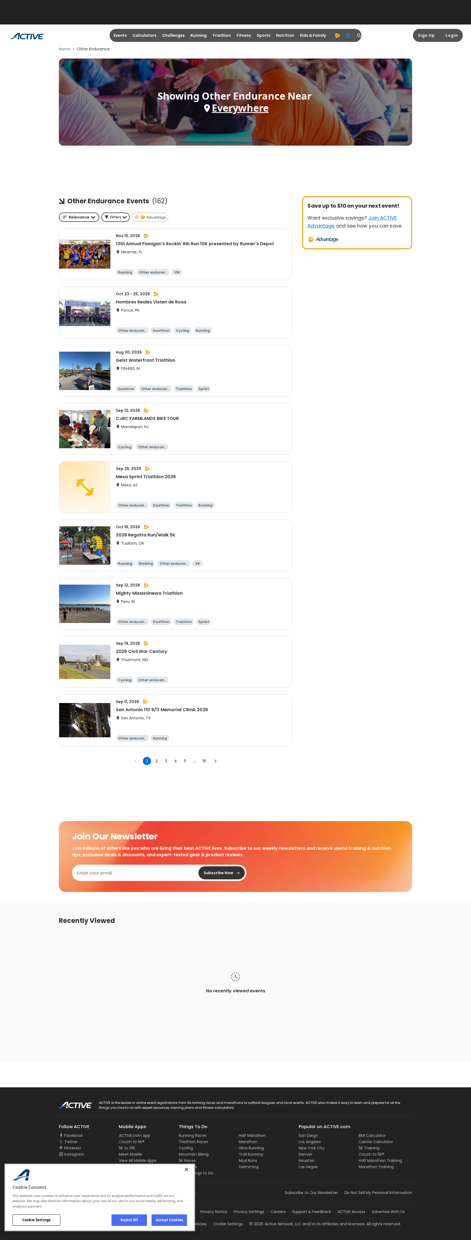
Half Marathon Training (380, 1160)
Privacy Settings (249, 1211)
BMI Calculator (372, 1135)
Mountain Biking (194, 1154)
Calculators (144, 35)
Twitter (71, 1141)
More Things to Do (196, 1173)
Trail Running (251, 1154)
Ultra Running (251, 1148)
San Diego (308, 1135)
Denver (305, 1154)
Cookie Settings (36, 1219)
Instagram (74, 1154)
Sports (263, 35)
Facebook (73, 1135)
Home (64, 49)
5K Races (187, 1160)
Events (120, 35)
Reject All (129, 1219)
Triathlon (221, 35)
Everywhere (240, 108)
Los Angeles (310, 1141)
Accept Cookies (169, 1219)
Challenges (173, 35)
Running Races (193, 1135)
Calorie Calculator (376, 1141)
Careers (278, 1211)
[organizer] (348, 35)
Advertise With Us (388, 1211)
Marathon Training (376, 1167)
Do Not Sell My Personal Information (378, 1192)
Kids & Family (313, 35)
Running (199, 35)
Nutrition (285, 35)
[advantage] (337, 35)
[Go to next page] (215, 761)
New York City (312, 1148)
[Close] (186, 1169)
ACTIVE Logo (70, 1103)
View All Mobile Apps (137, 1160)
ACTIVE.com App (134, 1135)
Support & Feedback (311, 1211)
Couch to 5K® (131, 1141)
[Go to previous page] (136, 761)
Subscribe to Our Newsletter (311, 1192)
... (195, 761)
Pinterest (72, 1148)
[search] (359, 35)
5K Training (369, 1148)
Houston (307, 1160)
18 (204, 761)
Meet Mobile (130, 1154)
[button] (115, 217)
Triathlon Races (193, 1141)
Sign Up (426, 35)
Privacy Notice (213, 1211)
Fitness (244, 35)
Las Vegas (308, 1167)
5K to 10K (127, 1148)
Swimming (249, 1167)
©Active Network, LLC (275, 1224)
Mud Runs (248, 1160)
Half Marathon (252, 1135)
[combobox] (79, 217)
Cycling (186, 1148)
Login (452, 35)
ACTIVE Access (351, 1211)
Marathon (248, 1141)
